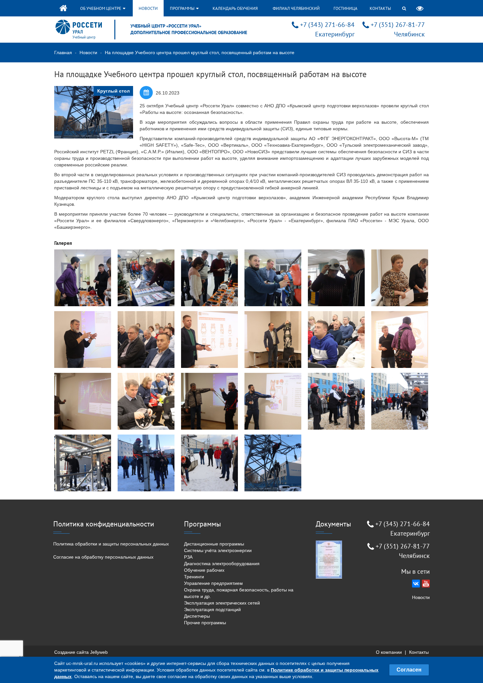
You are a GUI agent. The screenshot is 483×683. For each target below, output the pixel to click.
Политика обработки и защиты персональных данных (111, 543)
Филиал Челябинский (296, 8)
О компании (389, 652)
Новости (148, 8)
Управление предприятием (213, 583)
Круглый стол (113, 91)
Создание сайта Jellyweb (81, 652)
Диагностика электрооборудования (222, 563)
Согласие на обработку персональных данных (103, 557)
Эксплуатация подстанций (212, 609)
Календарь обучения (235, 8)
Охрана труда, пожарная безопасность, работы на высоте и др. (238, 593)
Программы (183, 8)
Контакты (380, 8)
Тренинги (194, 576)
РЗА (188, 557)
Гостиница (345, 8)
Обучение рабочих (204, 570)
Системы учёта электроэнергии (218, 550)
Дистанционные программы (214, 543)
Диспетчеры (197, 616)
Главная (63, 52)
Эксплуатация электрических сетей (222, 603)
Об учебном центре (101, 8)
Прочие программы (205, 622)
